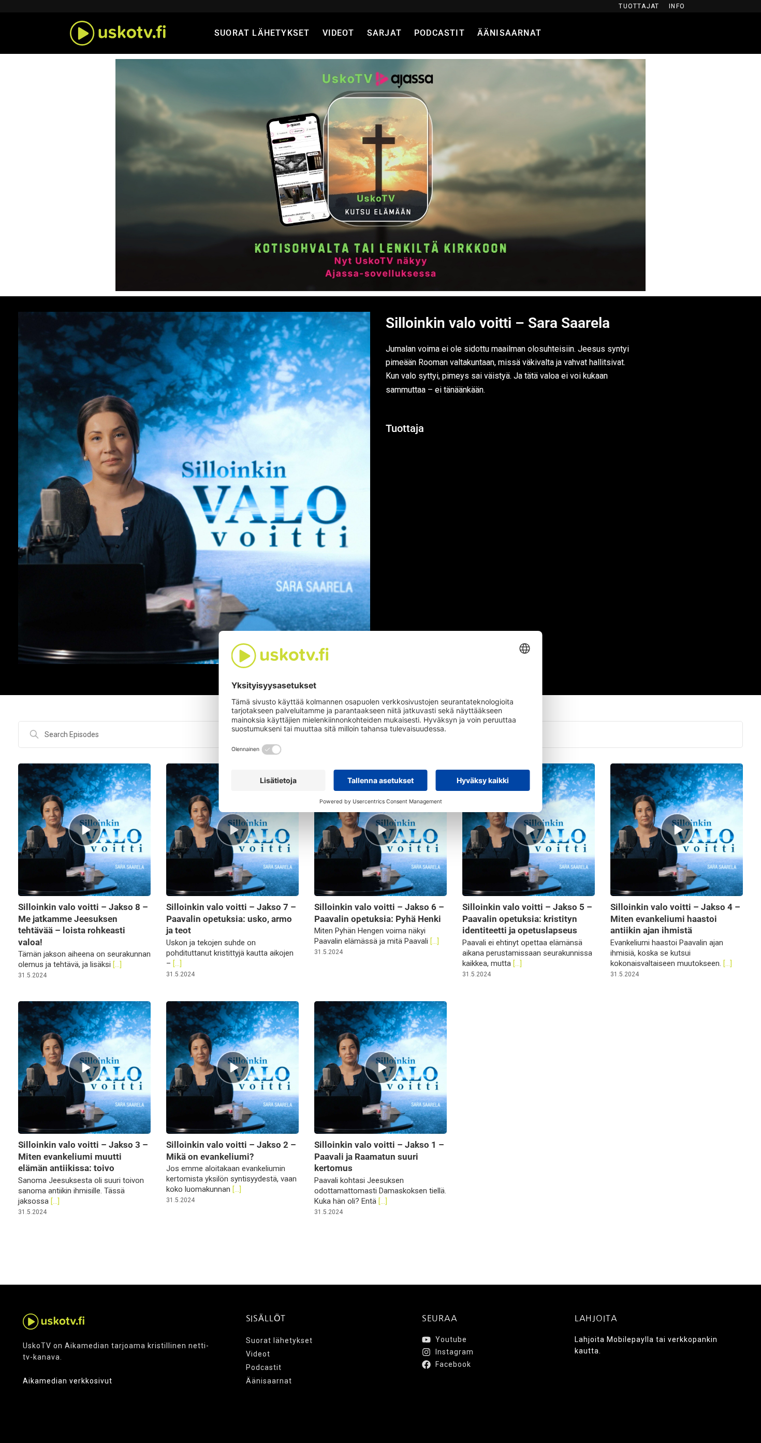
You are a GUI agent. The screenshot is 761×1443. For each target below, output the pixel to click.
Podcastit (439, 33)
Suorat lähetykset (262, 33)
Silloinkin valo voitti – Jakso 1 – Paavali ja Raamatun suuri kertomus (379, 1156)
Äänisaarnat (509, 33)
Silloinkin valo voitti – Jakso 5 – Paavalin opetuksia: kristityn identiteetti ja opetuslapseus (527, 918)
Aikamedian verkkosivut (67, 1381)
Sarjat (384, 33)
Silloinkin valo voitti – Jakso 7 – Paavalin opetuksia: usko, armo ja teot (231, 918)
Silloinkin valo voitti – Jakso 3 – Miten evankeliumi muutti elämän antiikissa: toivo (83, 1156)
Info (677, 6)
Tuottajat (639, 6)
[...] (116, 964)
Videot (339, 33)
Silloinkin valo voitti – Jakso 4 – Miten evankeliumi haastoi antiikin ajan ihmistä (675, 918)
